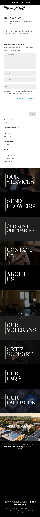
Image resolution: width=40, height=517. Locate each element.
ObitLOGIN (20, 513)
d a (7, 22)
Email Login (22, 510)
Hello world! (8, 123)
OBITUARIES (15, 2)
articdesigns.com (11, 510)
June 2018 (7, 136)
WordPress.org (9, 161)
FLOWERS (26, 2)
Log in (6, 152)
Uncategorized (24, 22)
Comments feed (10, 158)
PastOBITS (31, 510)
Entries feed (8, 155)
